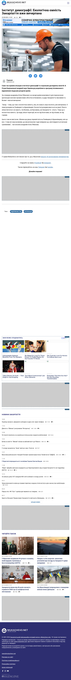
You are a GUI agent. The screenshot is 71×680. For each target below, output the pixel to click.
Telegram (41, 167)
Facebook (38, 163)
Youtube (50, 167)
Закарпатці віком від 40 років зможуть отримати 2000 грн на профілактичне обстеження (16, 589)
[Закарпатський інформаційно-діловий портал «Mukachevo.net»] (14, 3)
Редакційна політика (8, 664)
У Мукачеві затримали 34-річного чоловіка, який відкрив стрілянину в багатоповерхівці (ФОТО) (18, 561)
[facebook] (3, 671)
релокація (28, 211)
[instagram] (5, 671)
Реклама (35, 22)
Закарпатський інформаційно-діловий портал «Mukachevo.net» (30, 637)
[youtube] (8, 671)
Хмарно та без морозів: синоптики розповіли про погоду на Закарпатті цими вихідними (52, 561)
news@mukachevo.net (9, 653)
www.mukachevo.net (20, 641)
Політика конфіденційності (10, 660)
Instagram (47, 163)
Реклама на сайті (7, 657)
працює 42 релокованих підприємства (55, 157)
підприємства (16, 211)
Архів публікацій (7, 667)
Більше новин (35, 502)
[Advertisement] (35, 141)
